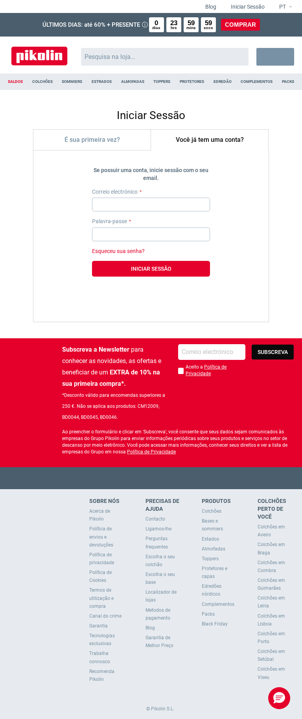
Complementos (218, 604)
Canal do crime (105, 616)
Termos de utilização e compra (101, 598)
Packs (208, 614)
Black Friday (215, 624)
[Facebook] (120, 478)
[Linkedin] (182, 478)
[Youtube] (151, 478)
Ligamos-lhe (158, 529)
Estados (210, 539)
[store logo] (39, 52)
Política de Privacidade (151, 452)
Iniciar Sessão (247, 7)
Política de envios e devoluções (101, 536)
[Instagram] (166, 478)
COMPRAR (240, 24)
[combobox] (165, 57)
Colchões (211, 511)
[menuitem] (15, 81)
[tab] (92, 139)
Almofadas (213, 549)
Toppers (210, 558)
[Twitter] (136, 478)
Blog (210, 7)
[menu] (151, 81)
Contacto (155, 519)
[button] (282, 7)
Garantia (98, 626)
